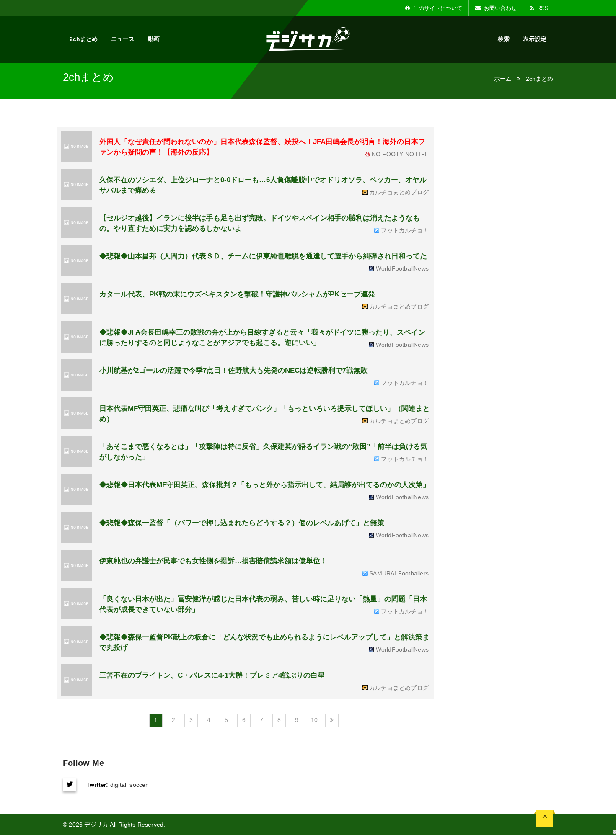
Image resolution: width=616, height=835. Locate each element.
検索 (504, 39)
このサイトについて (437, 8)
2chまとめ (84, 39)
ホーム (503, 78)
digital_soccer (129, 784)
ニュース (123, 39)
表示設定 (534, 39)
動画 (154, 39)
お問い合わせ (499, 8)
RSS (542, 8)
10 (314, 719)
